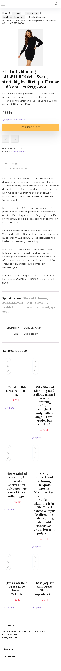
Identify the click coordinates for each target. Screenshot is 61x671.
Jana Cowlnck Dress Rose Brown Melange (17, 588)
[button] (13, 120)
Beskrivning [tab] (11, 163)
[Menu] (3, 4)
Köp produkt (30, 127)
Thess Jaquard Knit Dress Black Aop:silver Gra (44, 588)
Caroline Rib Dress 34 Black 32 (16, 390)
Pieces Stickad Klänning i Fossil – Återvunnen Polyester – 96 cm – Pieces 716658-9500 (16, 485)
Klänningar (32, 13)
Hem (5, 13)
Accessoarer (10, 656)
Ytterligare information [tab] (16, 168)
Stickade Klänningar (13, 17)
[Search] (56, 4)
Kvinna (16, 13)
